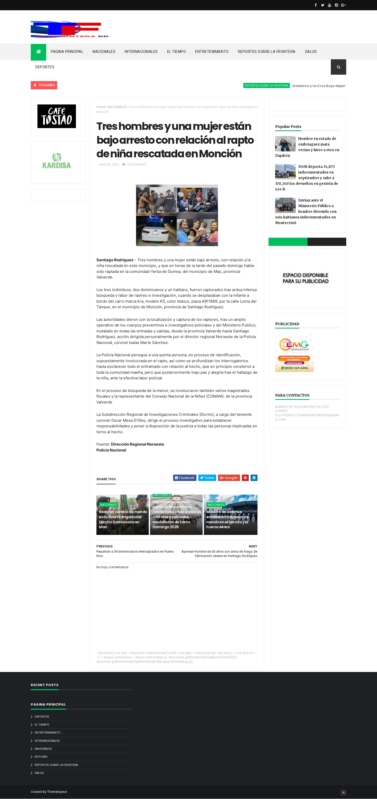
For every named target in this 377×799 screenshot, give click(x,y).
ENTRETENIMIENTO (212, 52)
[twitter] (322, 5)
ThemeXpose (57, 792)
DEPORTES (44, 67)
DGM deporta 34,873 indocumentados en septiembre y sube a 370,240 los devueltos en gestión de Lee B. (306, 178)
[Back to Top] (343, 792)
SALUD (311, 52)
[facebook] (316, 5)
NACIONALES (104, 52)
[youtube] (329, 5)
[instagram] (336, 5)
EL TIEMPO (176, 52)
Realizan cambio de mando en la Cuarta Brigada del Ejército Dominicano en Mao (123, 519)
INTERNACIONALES (141, 52)
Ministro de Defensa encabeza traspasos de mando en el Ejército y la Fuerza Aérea (227, 519)
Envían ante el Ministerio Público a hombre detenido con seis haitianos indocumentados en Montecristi (305, 211)
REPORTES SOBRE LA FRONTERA (267, 52)
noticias (41, 756)
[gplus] (343, 5)
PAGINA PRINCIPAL (67, 52)
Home (100, 107)
